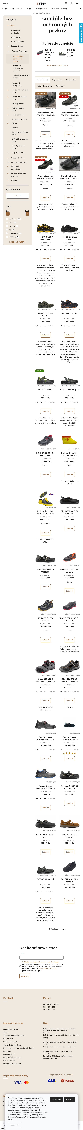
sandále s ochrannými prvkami (18, 68)
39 (45, 691)
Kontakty (7, 1051)
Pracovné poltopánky (17, 84)
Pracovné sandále (19, 51)
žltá (69, 465)
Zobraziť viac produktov (56, 65)
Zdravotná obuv (19, 115)
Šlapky (15, 128)
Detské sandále (17, 41)
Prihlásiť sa (25, 976)
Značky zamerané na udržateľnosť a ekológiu (60, 1042)
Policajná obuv (18, 104)
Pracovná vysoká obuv (19, 98)
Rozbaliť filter (16, 242)
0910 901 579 (49, 1007)
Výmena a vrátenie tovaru (14, 1035)
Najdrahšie (70, 80)
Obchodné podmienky (12, 1045)
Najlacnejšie (57, 80)
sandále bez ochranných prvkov (18, 58)
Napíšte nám (8, 1054)
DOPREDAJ (16, 37)
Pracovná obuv (17, 46)
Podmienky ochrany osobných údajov (19, 1048)
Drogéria (15, 180)
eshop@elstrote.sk (51, 1004)
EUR (4, 3)
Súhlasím (69, 1099)
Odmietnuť (56, 1099)
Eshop (12, 25)
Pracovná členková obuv (20, 91)
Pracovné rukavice (19, 162)
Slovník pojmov (9, 1060)
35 (61, 691)
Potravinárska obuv (18, 109)
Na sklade (14, 219)
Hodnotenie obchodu (12, 1064)
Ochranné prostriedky (16, 167)
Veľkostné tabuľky (10, 1042)
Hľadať (17, 196)
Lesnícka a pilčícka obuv (20, 133)
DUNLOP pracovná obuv (20, 140)
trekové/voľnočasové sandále (21, 76)
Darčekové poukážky (15, 31)
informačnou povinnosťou (48, 968)
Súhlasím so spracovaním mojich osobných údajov (40, 962)
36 (37, 249)
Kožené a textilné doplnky (18, 174)
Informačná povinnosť (12, 1057)
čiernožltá (45, 524)
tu (11, 1119)
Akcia (12, 222)
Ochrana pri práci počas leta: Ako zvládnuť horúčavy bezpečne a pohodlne (59, 1029)
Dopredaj (13, 237)
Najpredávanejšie (44, 86)
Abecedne (60, 86)
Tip (11, 230)
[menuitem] (4, 8)
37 (41, 249)
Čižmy (14, 123)
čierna (45, 125)
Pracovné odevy (18, 158)
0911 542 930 (49, 1009)
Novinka (13, 226)
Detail (44, 134)
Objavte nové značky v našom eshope (57, 1051)
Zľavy (5, 1032)
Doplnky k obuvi (19, 153)
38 (45, 249)
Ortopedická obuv (19, 119)
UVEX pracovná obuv (18, 147)
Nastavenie (14, 1125)
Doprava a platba (10, 1029)
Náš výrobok (14, 233)
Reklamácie (8, 1039)
